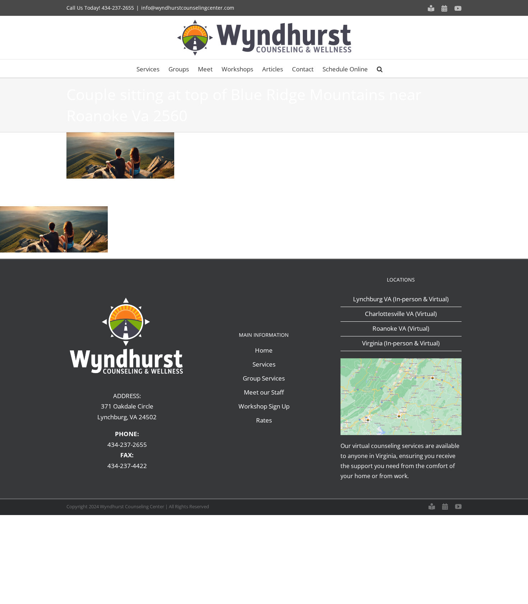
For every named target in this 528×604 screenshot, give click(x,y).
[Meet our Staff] (432, 506)
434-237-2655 (118, 7)
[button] (380, 68)
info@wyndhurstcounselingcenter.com (187, 7)
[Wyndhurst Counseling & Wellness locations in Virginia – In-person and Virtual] (401, 361)
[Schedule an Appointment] (445, 506)
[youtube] (458, 506)
